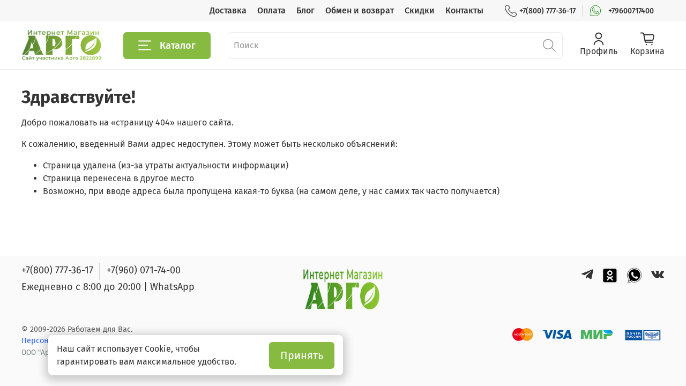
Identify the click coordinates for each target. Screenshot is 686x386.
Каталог (178, 45)
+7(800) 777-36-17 (547, 11)
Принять (301, 355)
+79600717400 (631, 11)
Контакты (464, 10)
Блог (305, 10)
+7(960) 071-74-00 (144, 270)
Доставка (228, 10)
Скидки (420, 10)
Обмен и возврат (359, 10)
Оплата (271, 10)
